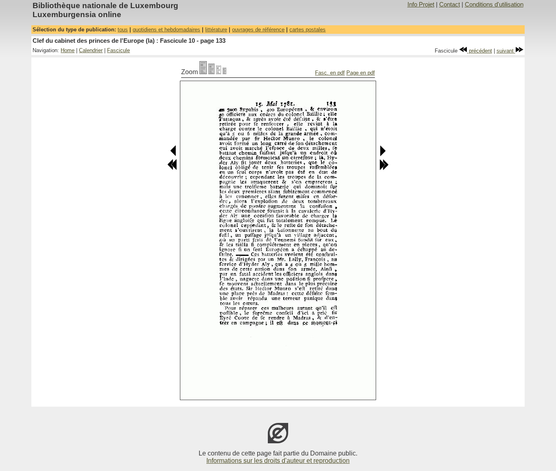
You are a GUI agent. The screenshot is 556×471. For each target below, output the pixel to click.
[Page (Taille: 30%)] (224, 71)
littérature (216, 29)
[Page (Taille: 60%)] (218, 71)
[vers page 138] (384, 168)
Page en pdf (360, 73)
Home (67, 50)
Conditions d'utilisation (494, 4)
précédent (479, 51)
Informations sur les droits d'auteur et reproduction (278, 460)
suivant (506, 51)
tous (123, 29)
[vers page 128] (172, 168)
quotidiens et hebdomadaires (166, 29)
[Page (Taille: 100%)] (203, 71)
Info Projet (420, 4)
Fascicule (118, 50)
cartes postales (307, 29)
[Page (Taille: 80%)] (211, 71)
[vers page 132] (173, 154)
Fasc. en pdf (330, 73)
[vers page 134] (382, 154)
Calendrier (91, 50)
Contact (449, 4)
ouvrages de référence (258, 29)
